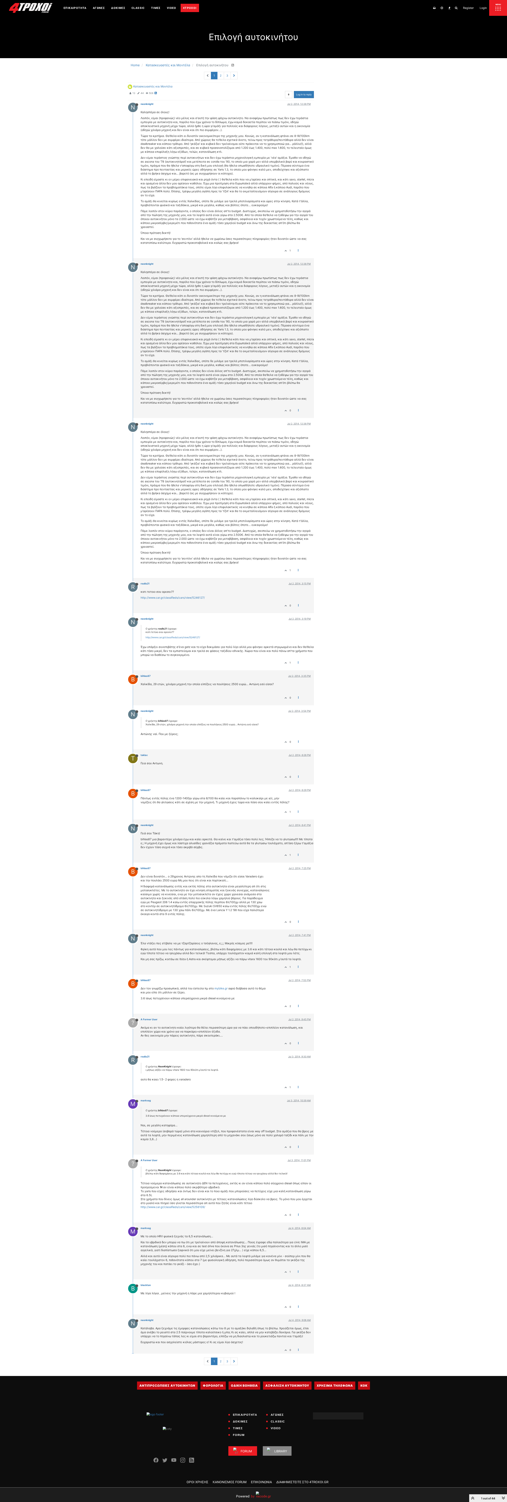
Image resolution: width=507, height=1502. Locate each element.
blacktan (146, 1285)
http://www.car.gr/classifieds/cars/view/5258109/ (173, 1207)
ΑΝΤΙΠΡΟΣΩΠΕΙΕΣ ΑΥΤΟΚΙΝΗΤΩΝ (167, 1385)
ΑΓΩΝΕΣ (277, 1414)
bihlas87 (146, 675)
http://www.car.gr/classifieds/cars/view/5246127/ (173, 597)
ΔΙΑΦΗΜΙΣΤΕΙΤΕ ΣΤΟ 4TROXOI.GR (302, 1482)
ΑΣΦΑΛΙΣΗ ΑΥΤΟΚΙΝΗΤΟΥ (287, 1385)
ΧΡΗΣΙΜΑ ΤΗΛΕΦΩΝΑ (335, 1385)
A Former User (149, 1019)
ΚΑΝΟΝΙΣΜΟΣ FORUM (230, 1482)
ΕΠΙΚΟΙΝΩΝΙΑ (261, 1482)
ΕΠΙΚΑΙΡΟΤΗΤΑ (245, 1414)
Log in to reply (304, 94)
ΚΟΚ (364, 1385)
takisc (144, 755)
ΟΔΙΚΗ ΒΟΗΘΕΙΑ (244, 1385)
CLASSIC (278, 1421)
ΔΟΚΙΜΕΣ (240, 1421)
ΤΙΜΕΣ (238, 1428)
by (245, 1496)
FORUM (239, 1435)
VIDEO (276, 1428)
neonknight (147, 103)
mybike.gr (221, 988)
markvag (146, 1100)
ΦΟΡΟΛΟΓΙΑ (213, 1385)
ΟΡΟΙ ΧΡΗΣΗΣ (197, 1482)
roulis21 (145, 583)
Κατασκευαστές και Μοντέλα (152, 86)
